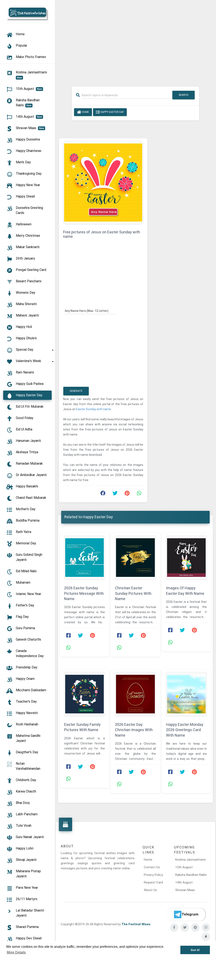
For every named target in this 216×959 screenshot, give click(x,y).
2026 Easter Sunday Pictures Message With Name (84, 593)
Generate (76, 391)
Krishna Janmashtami (190, 860)
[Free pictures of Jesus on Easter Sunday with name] (103, 182)
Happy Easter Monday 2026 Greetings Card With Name (184, 729)
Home (85, 112)
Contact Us (152, 867)
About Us (150, 890)
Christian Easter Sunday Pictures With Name (133, 593)
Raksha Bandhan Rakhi (191, 875)
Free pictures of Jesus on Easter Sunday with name (101, 234)
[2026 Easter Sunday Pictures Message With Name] (84, 557)
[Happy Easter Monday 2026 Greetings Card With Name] (186, 694)
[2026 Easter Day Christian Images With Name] (135, 694)
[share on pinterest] (127, 494)
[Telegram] (185, 914)
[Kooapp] (206, 937)
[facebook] (174, 927)
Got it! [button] (195, 950)
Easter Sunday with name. (94, 409)
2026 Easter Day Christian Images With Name (134, 729)
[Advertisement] (135, 40)
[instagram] (206, 927)
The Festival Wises (136, 924)
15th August (184, 867)
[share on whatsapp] (139, 494)
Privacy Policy (153, 875)
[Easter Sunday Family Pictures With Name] (84, 694)
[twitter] (185, 927)
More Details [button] (16, 952)
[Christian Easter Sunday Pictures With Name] (135, 557)
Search (183, 94)
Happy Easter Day (112, 112)
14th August (184, 882)
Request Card (153, 882)
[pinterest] (195, 927)
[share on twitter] (115, 494)
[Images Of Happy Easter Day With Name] (186, 557)
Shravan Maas (185, 890)
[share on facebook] (103, 494)
